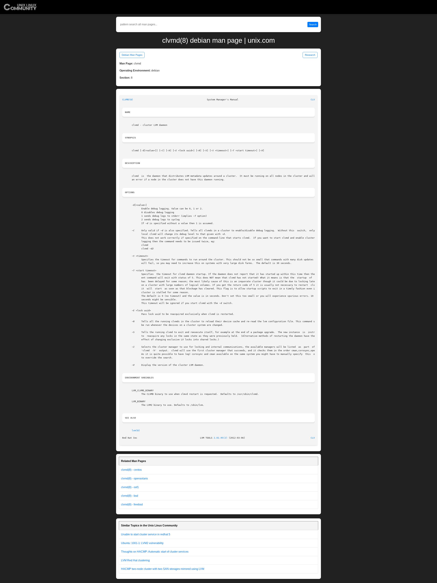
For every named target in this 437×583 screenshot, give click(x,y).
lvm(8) (136, 430)
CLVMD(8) (127, 99)
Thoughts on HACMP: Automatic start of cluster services (154, 551)
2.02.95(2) (220, 438)
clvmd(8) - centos (131, 469)
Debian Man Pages (132, 54)
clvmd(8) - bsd (129, 495)
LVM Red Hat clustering (135, 560)
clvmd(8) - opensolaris (134, 478)
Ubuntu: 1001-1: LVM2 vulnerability (142, 543)
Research (310, 54)
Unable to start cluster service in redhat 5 (145, 534)
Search (313, 24)
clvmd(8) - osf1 (130, 487)
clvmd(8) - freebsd (132, 504)
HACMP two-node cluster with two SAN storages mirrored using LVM (162, 568)
